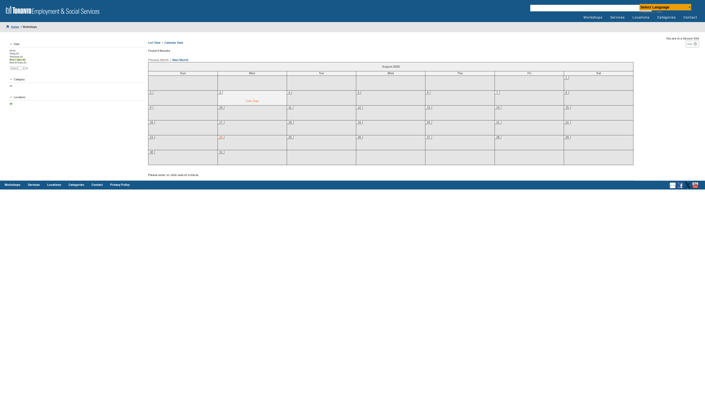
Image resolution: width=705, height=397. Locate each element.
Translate (669, 12)
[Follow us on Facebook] (680, 187)
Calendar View (173, 42)
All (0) (12, 50)
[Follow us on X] (688, 187)
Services (617, 17)
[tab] (77, 44)
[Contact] (673, 187)
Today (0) (14, 53)
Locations (641, 17)
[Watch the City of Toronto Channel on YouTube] (695, 187)
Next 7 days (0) (17, 59)
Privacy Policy (120, 185)
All (11, 86)
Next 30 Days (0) (18, 62)
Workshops (593, 17)
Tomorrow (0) (16, 57)
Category (19, 79)
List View (154, 42)
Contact (690, 17)
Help (689, 43)
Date (16, 44)
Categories (666, 17)
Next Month (180, 60)
